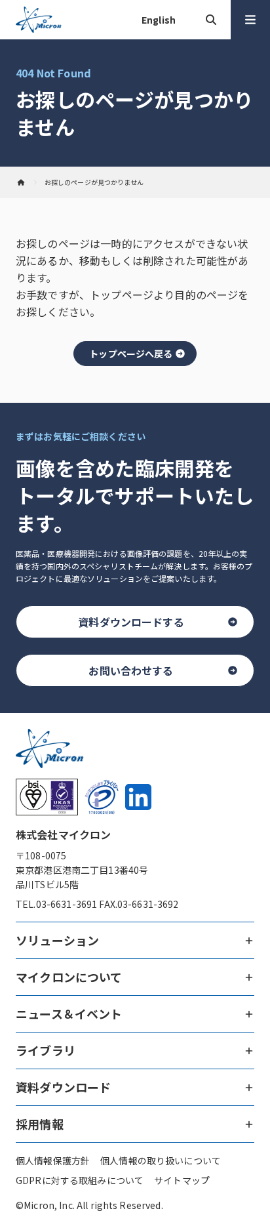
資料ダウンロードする (131, 622)
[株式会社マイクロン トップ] (21, 182)
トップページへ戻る (130, 353)
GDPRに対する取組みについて (80, 1180)
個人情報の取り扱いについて (160, 1160)
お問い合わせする (130, 670)
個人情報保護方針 (53, 1160)
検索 (211, 19)
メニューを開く (250, 19)
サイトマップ (182, 1180)
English (159, 19)
